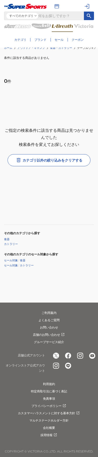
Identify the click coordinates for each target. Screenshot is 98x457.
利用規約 (49, 384)
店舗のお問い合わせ (46, 335)
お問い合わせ (49, 327)
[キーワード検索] (89, 16)
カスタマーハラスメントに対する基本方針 (46, 413)
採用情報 (46, 435)
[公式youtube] (92, 356)
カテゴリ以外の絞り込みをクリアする (52, 160)
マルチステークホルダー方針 (49, 420)
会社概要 (49, 428)
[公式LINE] (68, 366)
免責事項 (49, 398)
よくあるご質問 (49, 320)
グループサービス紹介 (49, 342)
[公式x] (56, 356)
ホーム (8, 48)
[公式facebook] (68, 356)
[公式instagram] (80, 356)
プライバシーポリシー (46, 406)
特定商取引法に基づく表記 (49, 391)
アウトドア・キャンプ (31, 48)
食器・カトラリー (61, 48)
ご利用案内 (49, 313)
